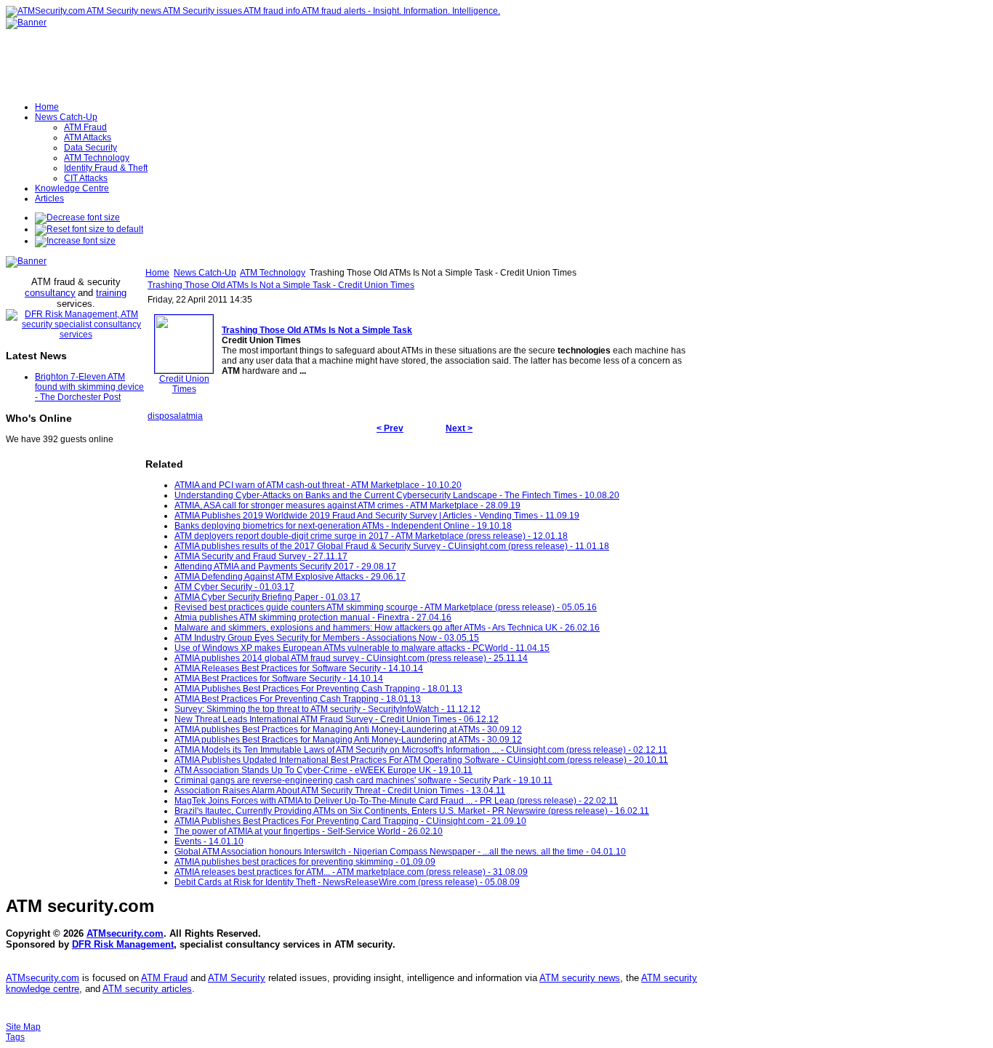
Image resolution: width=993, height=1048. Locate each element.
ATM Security (236, 977)
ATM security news (579, 977)
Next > (459, 428)
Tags (15, 1037)
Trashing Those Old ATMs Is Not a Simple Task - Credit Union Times (281, 285)
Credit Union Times (184, 384)
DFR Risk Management (123, 944)
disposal (164, 416)
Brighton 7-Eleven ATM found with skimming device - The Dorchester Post (89, 387)
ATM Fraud (164, 977)
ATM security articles (147, 988)
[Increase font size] (75, 241)
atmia (192, 416)
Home (157, 273)
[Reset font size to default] (89, 229)
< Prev (390, 428)
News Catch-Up (205, 273)
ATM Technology (272, 273)
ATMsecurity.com (125, 933)
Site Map (23, 1027)
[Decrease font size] (77, 217)
